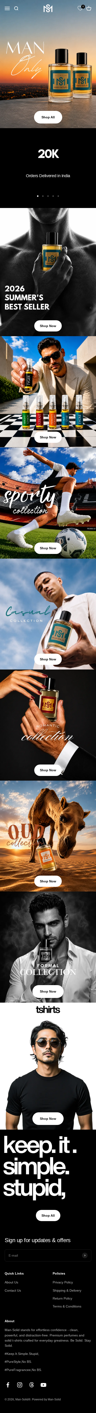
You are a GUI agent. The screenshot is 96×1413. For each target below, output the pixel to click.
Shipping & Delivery (67, 1290)
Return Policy (62, 1298)
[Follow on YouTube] (43, 1385)
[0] (80, 8)
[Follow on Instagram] (20, 1385)
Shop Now (48, 326)
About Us (11, 1282)
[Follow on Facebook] (8, 1385)
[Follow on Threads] (31, 1385)
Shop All (48, 117)
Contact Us (13, 1290)
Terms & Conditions (67, 1306)
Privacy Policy (63, 1282)
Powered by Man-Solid (46, 1399)
